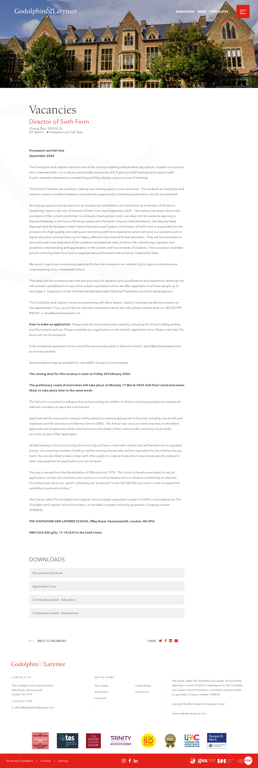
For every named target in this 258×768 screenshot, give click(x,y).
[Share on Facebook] (165, 640)
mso (203, 713)
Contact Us (141, 691)
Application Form (44, 586)
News (201, 11)
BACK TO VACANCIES (51, 641)
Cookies (45, 761)
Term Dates (218, 11)
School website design (184, 713)
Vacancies (101, 698)
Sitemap (63, 761)
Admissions (185, 11)
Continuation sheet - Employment (55, 613)
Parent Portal (143, 685)
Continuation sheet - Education (54, 599)
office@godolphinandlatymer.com (34, 707)
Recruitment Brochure (48, 573)
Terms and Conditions (19, 761)
